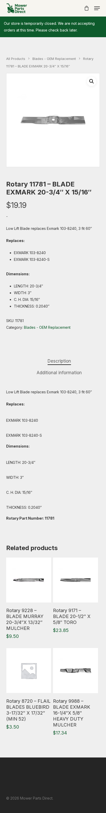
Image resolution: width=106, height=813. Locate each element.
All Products (15, 59)
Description (59, 361)
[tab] (59, 361)
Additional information (59, 372)
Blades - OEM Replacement (54, 59)
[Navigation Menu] (97, 8)
